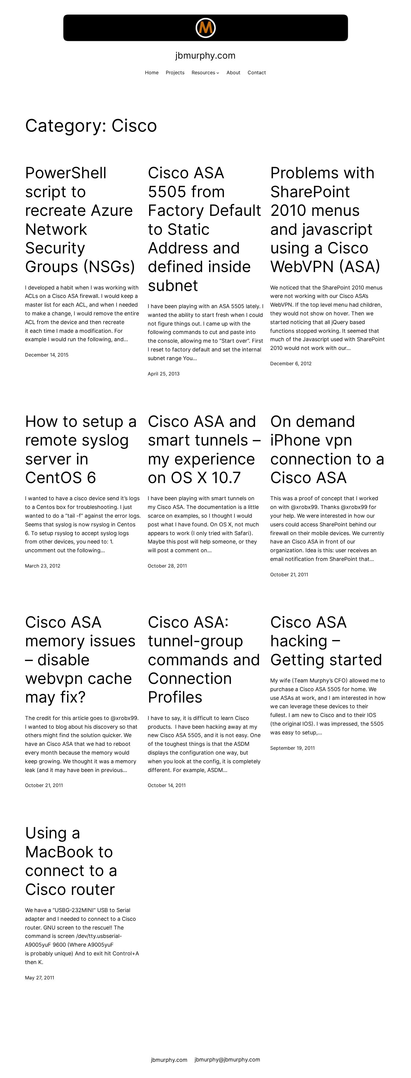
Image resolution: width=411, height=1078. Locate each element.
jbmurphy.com (205, 55)
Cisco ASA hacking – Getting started (326, 641)
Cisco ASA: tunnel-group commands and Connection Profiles (204, 660)
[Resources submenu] (217, 72)
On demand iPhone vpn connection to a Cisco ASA (327, 449)
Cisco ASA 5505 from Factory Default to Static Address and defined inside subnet (204, 229)
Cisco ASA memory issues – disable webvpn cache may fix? (80, 660)
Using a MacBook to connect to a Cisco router (71, 861)
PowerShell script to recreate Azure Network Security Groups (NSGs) (80, 220)
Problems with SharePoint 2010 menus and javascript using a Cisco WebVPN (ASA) (325, 220)
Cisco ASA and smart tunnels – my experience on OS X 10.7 (204, 449)
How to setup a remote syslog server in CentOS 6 (81, 449)
